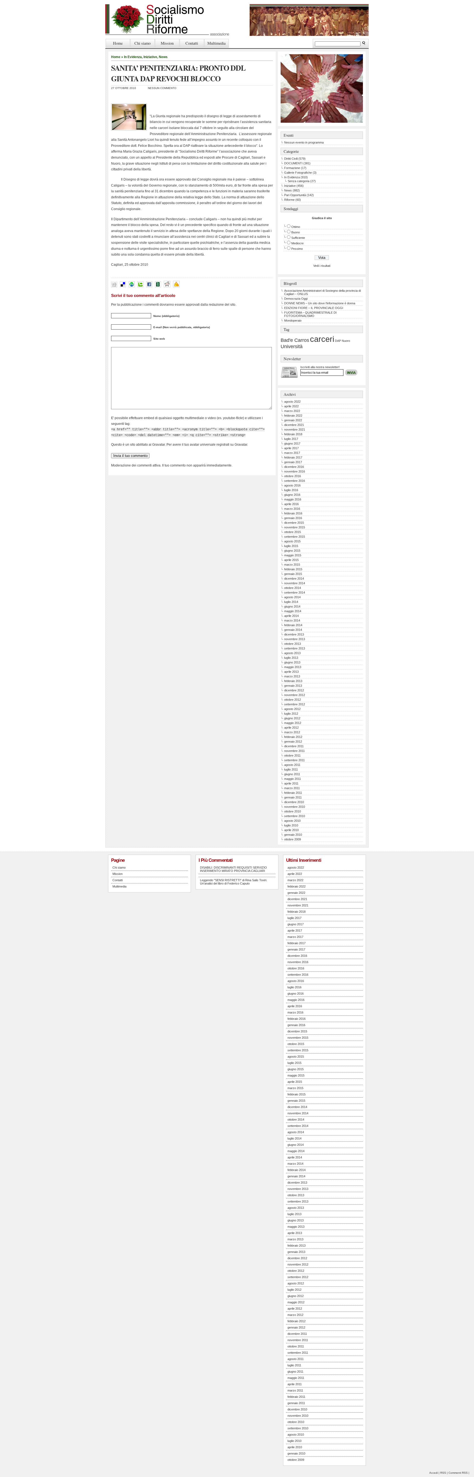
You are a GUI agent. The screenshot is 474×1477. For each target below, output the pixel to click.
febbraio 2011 (293, 792)
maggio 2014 (292, 611)
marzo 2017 (292, 452)
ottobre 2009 (292, 839)
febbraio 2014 (293, 625)
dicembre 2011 (294, 746)
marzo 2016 (292, 508)
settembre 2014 (294, 592)
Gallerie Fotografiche (298, 172)
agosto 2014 (292, 597)
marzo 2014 (292, 620)
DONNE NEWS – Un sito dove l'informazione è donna (319, 303)
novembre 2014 (294, 583)
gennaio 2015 (293, 574)
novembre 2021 (294, 429)
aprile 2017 (291, 448)
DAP (338, 340)
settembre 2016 (294, 480)
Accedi (433, 1472)
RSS (443, 1472)
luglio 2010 (291, 825)
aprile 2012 (291, 727)
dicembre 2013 (294, 634)
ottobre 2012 (292, 699)
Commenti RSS (458, 1472)
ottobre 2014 (292, 587)
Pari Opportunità (295, 195)
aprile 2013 (291, 671)
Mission (167, 43)
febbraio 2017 (293, 457)
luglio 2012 (291, 713)
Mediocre (297, 243)
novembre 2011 (294, 750)
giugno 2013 (292, 662)
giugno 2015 (292, 550)
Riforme (289, 199)
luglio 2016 (291, 490)
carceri (322, 339)
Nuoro (346, 340)
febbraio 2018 (293, 434)
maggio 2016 (292, 499)
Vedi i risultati (321, 265)
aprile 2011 (291, 783)
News (163, 57)
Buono (295, 232)
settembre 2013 (294, 648)
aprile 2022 (291, 406)
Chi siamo (142, 43)
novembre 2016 (294, 471)
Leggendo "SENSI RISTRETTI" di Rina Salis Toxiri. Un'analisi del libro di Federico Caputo (233, 881)
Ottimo (295, 226)
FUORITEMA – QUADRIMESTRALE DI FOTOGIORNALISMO (310, 314)
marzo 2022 (292, 411)
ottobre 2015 (292, 532)
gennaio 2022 (293, 420)
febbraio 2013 (293, 681)
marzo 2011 (292, 788)
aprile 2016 (291, 504)
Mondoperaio (292, 320)
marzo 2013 (292, 676)
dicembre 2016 (294, 466)
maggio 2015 (292, 555)
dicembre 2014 (294, 578)
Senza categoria (298, 181)
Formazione (292, 168)
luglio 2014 (291, 601)
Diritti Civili (291, 158)
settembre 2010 (294, 816)
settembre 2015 (294, 536)
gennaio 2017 (293, 462)
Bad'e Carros (295, 340)
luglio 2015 (291, 546)
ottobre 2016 (292, 476)
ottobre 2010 (292, 811)
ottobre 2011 (292, 755)
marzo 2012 (292, 732)
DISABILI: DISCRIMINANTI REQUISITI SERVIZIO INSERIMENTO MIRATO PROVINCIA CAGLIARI (233, 869)
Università (292, 346)
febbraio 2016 (293, 513)
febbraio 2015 (293, 569)
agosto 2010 (292, 820)
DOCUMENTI (293, 163)
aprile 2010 (291, 830)
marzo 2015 (292, 564)
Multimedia (216, 43)
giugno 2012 (292, 718)
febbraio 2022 (293, 415)
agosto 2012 (292, 709)
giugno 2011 (292, 774)
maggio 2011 (292, 778)
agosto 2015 (292, 541)
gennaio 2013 (293, 685)
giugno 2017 (292, 443)
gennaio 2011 (293, 797)
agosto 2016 (292, 485)
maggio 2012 (292, 723)
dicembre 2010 (294, 802)
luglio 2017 (291, 438)
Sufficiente (298, 237)
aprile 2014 (291, 615)
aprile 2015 (291, 560)
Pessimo (297, 248)
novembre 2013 (294, 639)
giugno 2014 (292, 606)
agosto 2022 (292, 401)
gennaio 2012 (293, 741)
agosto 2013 (292, 653)
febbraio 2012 (293, 736)
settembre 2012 (294, 704)
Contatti (191, 43)
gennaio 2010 (293, 834)
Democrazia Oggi (295, 298)
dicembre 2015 (294, 522)
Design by (340, 372)
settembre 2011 (294, 760)
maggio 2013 (292, 667)
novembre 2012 (294, 695)
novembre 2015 (294, 527)
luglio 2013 (291, 657)
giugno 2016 (292, 494)
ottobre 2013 (292, 643)
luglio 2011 (291, 769)
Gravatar (241, 444)
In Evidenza (133, 57)
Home (118, 43)
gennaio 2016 (293, 518)
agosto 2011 (292, 764)
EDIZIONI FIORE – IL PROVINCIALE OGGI (313, 308)
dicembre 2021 (294, 425)
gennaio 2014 (293, 629)
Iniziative (150, 57)
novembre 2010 (294, 806)
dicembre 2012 (294, 690)
